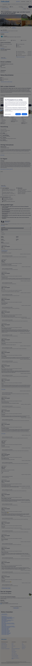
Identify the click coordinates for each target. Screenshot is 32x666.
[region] (16, 107)
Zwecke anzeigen (8, 114)
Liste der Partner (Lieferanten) (8, 111)
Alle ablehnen (18, 114)
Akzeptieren (24, 114)
